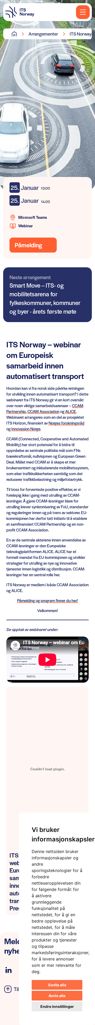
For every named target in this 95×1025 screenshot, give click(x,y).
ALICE (70, 411)
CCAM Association (43, 411)
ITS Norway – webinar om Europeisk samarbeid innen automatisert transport (82, 34)
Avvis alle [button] (57, 995)
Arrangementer (43, 34)
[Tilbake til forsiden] (19, 12)
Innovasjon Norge (25, 428)
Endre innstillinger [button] (57, 1006)
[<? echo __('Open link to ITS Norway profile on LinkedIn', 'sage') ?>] (8, 970)
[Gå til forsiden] (14, 33)
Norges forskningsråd (66, 423)
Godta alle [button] (57, 985)
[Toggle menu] (83, 12)
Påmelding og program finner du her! (47, 600)
